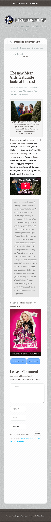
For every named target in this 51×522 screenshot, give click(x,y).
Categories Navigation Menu (27, 42)
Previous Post (18, 361)
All (17, 48)
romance (13, 95)
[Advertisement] (30, 62)
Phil (19, 88)
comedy (13, 91)
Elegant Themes (21, 516)
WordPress (41, 516)
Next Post (33, 361)
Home (12, 48)
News (36, 91)
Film (24, 91)
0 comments (24, 95)
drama (19, 91)
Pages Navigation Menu (27, 3)
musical (30, 91)
